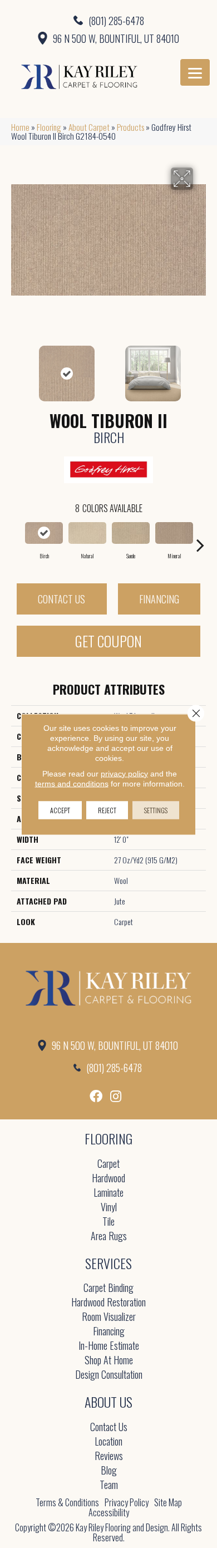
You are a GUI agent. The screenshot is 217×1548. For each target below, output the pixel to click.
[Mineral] (174, 533)
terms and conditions (71, 783)
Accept (60, 809)
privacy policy (124, 773)
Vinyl (109, 1207)
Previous (16, 368)
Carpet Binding (108, 1288)
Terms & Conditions (67, 1502)
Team (109, 1485)
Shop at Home (109, 1360)
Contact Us (61, 599)
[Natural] (87, 533)
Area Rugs (109, 1236)
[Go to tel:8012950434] (108, 20)
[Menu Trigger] (195, 72)
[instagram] (115, 1096)
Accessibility (108, 1512)
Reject (107, 809)
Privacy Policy (127, 1502)
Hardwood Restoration (108, 1302)
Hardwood (108, 1178)
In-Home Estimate (108, 1346)
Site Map (168, 1502)
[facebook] (96, 1096)
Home (20, 127)
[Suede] (130, 533)
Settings (155, 809)
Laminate (108, 1193)
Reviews (109, 1456)
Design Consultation (108, 1375)
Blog (109, 1471)
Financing (159, 599)
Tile (108, 1222)
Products (130, 127)
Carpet (108, 1164)
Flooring (49, 127)
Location (108, 1442)
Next (200, 368)
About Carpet (89, 127)
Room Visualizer (109, 1317)
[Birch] (44, 533)
